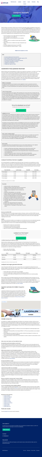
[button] (21, 51)
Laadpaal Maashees (7, 398)
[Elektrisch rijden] (4, 2)
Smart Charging (20, 283)
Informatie (33, 1)
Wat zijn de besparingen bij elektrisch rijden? (12, 59)
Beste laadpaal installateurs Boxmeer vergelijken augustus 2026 (16, 58)
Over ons (24, 450)
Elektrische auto (13, 1)
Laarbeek (22, 296)
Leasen (29, 1)
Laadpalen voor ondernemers (10, 62)
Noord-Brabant (12, 358)
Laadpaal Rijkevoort (7, 406)
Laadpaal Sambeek (7, 395)
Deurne (19, 296)
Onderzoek (28, 450)
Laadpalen (24, 79)
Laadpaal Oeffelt (7, 405)
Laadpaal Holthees (7, 399)
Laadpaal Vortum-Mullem (8, 402)
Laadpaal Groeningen (7, 401)
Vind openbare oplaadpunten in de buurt (11, 61)
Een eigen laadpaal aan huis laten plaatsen (12, 56)
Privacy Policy (33, 450)
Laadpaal (19, 1)
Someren (6, 297)
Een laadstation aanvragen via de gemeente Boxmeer (14, 60)
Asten (2, 297)
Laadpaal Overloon (7, 400)
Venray (16, 296)
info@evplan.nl (5, 435)
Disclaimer (38, 450)
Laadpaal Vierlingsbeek (8, 396)
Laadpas (24, 1)
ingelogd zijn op (7, 411)
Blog (38, 1)
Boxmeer (16, 387)
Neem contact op (6, 429)
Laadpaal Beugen (7, 403)
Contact (24, 3)
